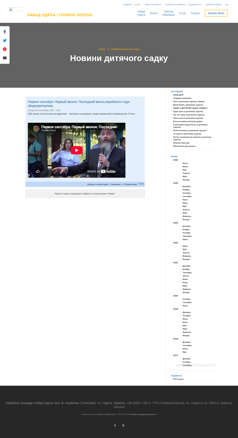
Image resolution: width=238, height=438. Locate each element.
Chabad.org (109, 414)
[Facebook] (115, 425)
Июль (185, 163)
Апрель (186, 173)
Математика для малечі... (185, 146)
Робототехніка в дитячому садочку (189, 130)
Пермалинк (116, 184)
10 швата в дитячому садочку (187, 134)
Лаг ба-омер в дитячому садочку (189, 115)
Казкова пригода (181, 143)
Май (184, 170)
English (195, 13)
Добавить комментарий (98, 184)
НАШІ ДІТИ (178, 95)
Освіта (154, 13)
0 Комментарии (130, 184)
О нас (137, 4)
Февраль (187, 216)
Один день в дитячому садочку (188, 111)
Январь (186, 180)
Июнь (185, 166)
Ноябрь (186, 189)
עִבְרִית (182, 13)
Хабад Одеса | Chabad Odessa (59, 14)
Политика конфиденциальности (142, 414)
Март (185, 176)
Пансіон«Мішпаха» (168, 13)
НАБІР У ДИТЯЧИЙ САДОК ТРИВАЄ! (190, 108)
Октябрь (187, 193)
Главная (127, 4)
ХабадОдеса (141, 13)
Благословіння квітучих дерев (187, 121)
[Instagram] (123, 425)
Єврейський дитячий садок (126, 49)
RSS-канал (178, 379)
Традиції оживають (182, 98)
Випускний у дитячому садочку (188, 105)
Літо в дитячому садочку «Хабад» (189, 101)
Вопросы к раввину (175, 4)
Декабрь (187, 186)
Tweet (141, 184)
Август (186, 276)
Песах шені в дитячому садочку (188, 118)
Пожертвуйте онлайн (216, 13)
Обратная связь (213, 4)
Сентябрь (187, 196)
